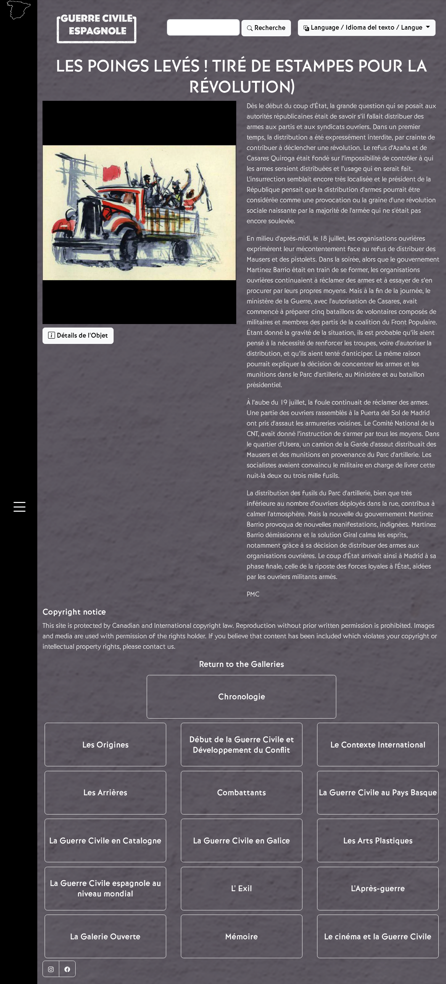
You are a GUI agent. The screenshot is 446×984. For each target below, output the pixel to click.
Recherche (269, 28)
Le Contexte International (377, 744)
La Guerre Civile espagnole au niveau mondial (105, 888)
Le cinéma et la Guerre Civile (377, 936)
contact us (158, 646)
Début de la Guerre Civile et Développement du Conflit (241, 744)
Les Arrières (105, 792)
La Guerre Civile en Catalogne (105, 840)
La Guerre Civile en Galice (241, 840)
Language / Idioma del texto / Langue (366, 27)
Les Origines (105, 744)
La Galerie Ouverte (105, 936)
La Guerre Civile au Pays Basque (378, 792)
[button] (19, 508)
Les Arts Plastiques (378, 840)
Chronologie (241, 696)
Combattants (241, 792)
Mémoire (241, 936)
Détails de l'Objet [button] (81, 335)
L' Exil (241, 888)
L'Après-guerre (378, 888)
